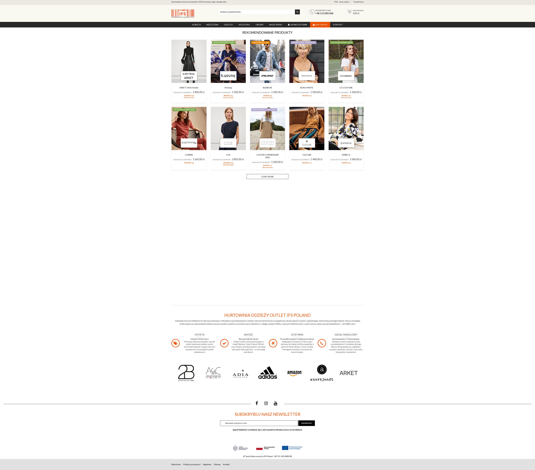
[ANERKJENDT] (321, 373)
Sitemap (217, 464)
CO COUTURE (346, 87)
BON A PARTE (306, 87)
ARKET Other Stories (189, 87)
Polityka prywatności (191, 464)
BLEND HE (267, 87)
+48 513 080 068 (324, 13)
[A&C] (213, 373)
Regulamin (207, 464)
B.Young (228, 87)
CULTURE (306, 155)
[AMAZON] (294, 373)
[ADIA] (240, 373)
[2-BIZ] (186, 373)
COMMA (189, 155)
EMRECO (346, 155)
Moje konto (176, 464)
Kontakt (226, 464)
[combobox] (259, 11)
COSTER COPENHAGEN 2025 (267, 156)
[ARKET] (349, 373)
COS (228, 155)
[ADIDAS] (267, 373)
